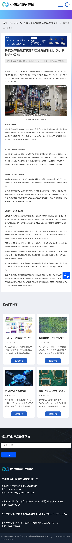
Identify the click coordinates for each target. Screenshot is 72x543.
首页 (5, 22)
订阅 (8, 455)
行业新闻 (24, 22)
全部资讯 (13, 22)
